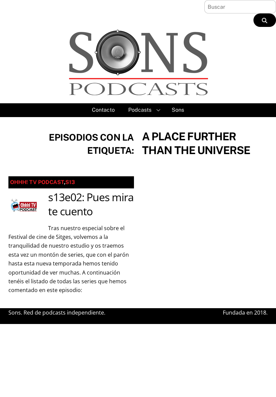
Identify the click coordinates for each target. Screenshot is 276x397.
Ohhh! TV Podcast (37, 182)
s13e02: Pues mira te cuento (91, 204)
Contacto (103, 110)
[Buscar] (264, 20)
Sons (178, 110)
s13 (70, 182)
